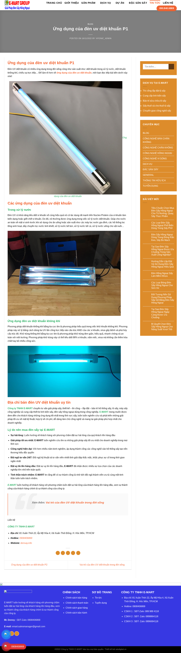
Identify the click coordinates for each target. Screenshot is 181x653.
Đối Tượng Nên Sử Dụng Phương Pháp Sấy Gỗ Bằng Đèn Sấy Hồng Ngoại (162, 298)
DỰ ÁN (120, 2)
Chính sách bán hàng (76, 597)
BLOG (90, 24)
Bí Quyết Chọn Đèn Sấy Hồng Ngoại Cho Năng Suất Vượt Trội (162, 327)
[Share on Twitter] (63, 553)
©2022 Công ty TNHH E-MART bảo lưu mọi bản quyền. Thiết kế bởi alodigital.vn (90, 649)
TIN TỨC (155, 2)
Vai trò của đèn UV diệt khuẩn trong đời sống (75, 502)
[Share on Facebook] (57, 553)
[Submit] (171, 66)
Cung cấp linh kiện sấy (154, 95)
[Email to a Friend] (68, 553)
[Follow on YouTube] (16, 633)
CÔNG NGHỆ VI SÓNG (155, 158)
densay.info (26, 543)
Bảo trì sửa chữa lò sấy (154, 101)
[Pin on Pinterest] (73, 553)
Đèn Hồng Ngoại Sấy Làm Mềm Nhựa (162, 274)
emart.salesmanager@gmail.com (28, 626)
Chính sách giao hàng (77, 608)
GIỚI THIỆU (71, 2)
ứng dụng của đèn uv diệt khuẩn (74, 73)
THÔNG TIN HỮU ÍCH (154, 180)
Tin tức (98, 597)
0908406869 (26, 538)
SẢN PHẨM (88, 2)
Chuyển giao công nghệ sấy (157, 110)
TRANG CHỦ (54, 2)
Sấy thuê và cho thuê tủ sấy (156, 106)
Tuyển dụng (101, 603)
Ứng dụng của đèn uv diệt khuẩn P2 (29, 565)
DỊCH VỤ (105, 2)
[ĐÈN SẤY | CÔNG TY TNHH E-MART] (17, 5)
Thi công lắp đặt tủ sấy (154, 91)
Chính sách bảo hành (76, 613)
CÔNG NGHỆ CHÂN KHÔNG (158, 147)
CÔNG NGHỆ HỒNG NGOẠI (157, 153)
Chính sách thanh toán (77, 603)
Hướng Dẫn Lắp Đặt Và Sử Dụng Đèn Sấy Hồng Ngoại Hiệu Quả (162, 264)
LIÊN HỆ (168, 2)
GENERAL (148, 175)
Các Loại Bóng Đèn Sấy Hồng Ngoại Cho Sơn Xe (162, 285)
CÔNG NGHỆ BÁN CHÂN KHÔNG (156, 140)
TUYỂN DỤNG (150, 186)
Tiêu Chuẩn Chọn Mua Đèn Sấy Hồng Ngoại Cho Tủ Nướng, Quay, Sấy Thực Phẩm (162, 212)
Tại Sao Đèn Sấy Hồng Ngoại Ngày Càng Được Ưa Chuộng (160, 313)
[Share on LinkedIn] (78, 553)
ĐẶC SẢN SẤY (138, 2)
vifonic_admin (103, 38)
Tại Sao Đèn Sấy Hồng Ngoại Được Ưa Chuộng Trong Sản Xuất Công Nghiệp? (162, 250)
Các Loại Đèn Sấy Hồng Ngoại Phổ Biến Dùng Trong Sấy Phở (162, 225)
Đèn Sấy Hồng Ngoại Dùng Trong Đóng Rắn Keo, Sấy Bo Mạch (162, 237)
